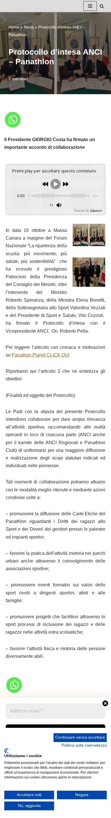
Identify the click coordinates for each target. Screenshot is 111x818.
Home (14, 27)
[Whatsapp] (12, 119)
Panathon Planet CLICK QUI (40, 355)
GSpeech (96, 210)
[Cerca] (102, 6)
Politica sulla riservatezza (84, 745)
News (29, 27)
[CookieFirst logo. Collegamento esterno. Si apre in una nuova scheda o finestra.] (6, 750)
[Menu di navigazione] (90, 6)
